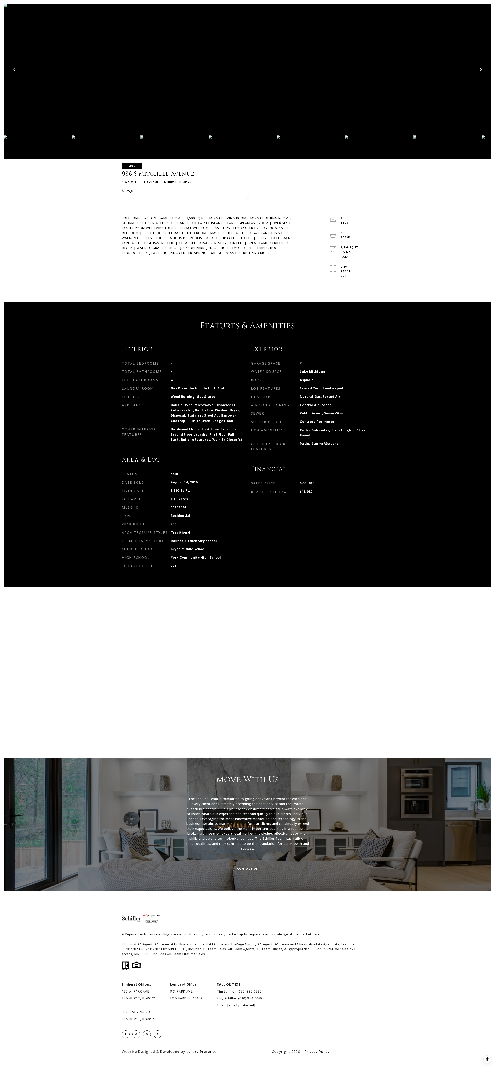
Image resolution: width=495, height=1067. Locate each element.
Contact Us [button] (247, 868)
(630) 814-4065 (250, 998)
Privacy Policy (316, 1051)
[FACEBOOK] (126, 1034)
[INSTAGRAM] (136, 1034)
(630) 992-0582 (250, 991)
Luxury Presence (201, 1051)
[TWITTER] (147, 1034)
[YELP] (157, 1034)
